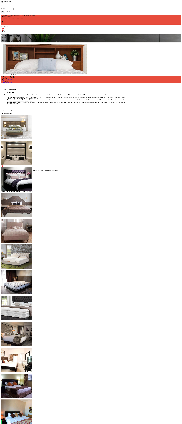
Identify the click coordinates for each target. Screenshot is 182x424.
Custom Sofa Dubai (11, 77)
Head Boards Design (8, 79)
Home (4, 39)
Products (5, 40)
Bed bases (5, 80)
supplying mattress (7, 82)
